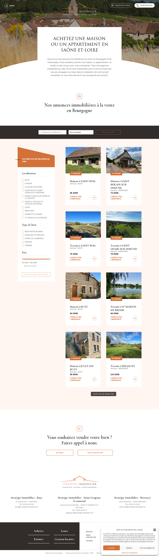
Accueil (89, 532)
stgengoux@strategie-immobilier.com (79, 513)
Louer (64, 531)
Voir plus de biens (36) (103, 394)
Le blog (89, 541)
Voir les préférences (147, 548)
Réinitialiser (30, 266)
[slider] (23, 259)
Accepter (111, 548)
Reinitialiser (108, 132)
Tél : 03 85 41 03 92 (132, 504)
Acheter (39, 531)
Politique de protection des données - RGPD (79, 553)
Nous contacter (95, 453)
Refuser (129, 548)
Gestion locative (64, 539)
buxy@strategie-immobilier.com (26, 507)
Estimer (59, 453)
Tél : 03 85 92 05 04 (26, 504)
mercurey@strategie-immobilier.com (132, 507)
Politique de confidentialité (129, 553)
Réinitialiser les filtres (36, 275)
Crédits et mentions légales (54, 553)
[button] (155, 530)
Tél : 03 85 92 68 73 (79, 510)
